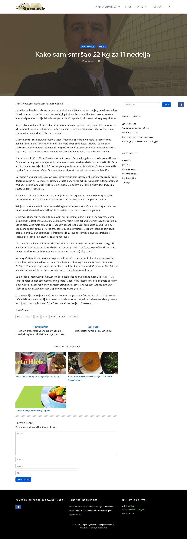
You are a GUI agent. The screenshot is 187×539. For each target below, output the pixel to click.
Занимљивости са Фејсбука (135, 128)
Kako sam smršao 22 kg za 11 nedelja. (93, 54)
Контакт (157, 6)
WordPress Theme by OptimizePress (93, 528)
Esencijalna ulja (129, 169)
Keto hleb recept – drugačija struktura (37, 376)
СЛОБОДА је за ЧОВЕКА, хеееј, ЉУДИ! (140, 141)
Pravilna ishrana (88, 47)
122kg (19, 317)
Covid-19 (126, 160)
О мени (141, 6)
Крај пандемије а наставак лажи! (138, 137)
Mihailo (62, 317)
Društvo (126, 164)
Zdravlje (102, 47)
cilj (37, 317)
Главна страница (106, 6)
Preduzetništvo (129, 178)
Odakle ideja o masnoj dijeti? (32, 410)
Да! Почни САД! (129, 123)
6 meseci (29, 317)
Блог (128, 6)
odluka (73, 317)
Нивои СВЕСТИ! (130, 132)
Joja (45, 317)
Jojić (53, 317)
